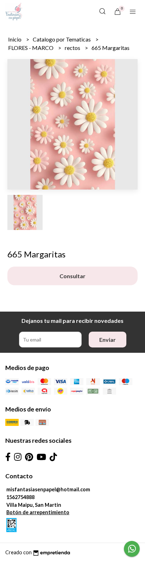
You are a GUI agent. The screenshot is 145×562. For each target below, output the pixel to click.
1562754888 (20, 497)
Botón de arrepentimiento (37, 512)
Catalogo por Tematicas (62, 39)
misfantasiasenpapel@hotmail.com (48, 489)
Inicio (15, 39)
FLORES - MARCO (31, 47)
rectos (73, 47)
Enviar (107, 339)
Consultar (72, 276)
